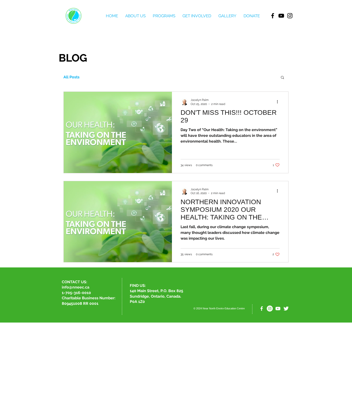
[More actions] (279, 101)
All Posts (71, 77)
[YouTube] (281, 15)
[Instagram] (289, 15)
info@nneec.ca (75, 287)
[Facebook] (272, 15)
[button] (282, 77)
